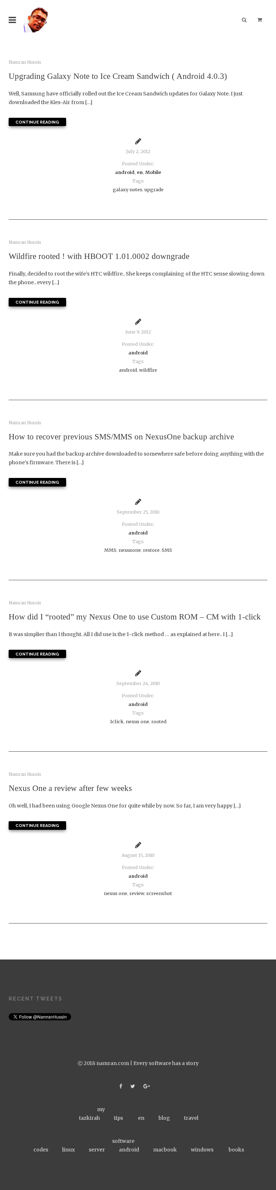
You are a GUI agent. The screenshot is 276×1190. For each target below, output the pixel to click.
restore (151, 550)
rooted (158, 722)
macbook (165, 1149)
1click (117, 722)
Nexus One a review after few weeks (70, 788)
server (97, 1149)
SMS (167, 550)
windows (202, 1149)
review (136, 893)
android (124, 172)
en (140, 172)
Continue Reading (37, 122)
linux (68, 1149)
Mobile (153, 172)
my (101, 1109)
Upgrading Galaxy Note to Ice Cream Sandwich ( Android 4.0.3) (118, 76)
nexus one (137, 722)
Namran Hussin (25, 62)
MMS (110, 550)
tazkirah (89, 1118)
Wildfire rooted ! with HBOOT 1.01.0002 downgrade (99, 256)
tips (118, 1118)
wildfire (148, 370)
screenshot (159, 893)
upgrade (154, 190)
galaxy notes (127, 190)
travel (191, 1118)
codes (40, 1149)
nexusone (130, 550)
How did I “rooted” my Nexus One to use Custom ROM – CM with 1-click (135, 616)
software (123, 1141)
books (236, 1149)
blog (164, 1118)
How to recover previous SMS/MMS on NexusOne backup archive (121, 436)
